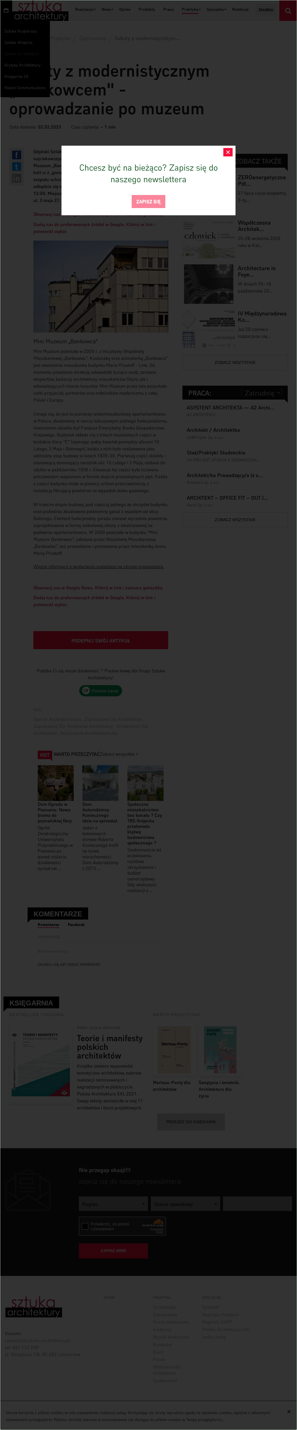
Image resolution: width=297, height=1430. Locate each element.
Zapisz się (148, 201)
